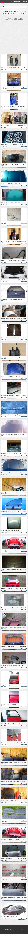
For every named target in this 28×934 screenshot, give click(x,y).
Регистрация (16, 1)
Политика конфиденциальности (11, 928)
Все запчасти (9, 18)
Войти (25, 1)
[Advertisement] (14, 37)
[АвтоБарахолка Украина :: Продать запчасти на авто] (2, 1)
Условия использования (9, 929)
